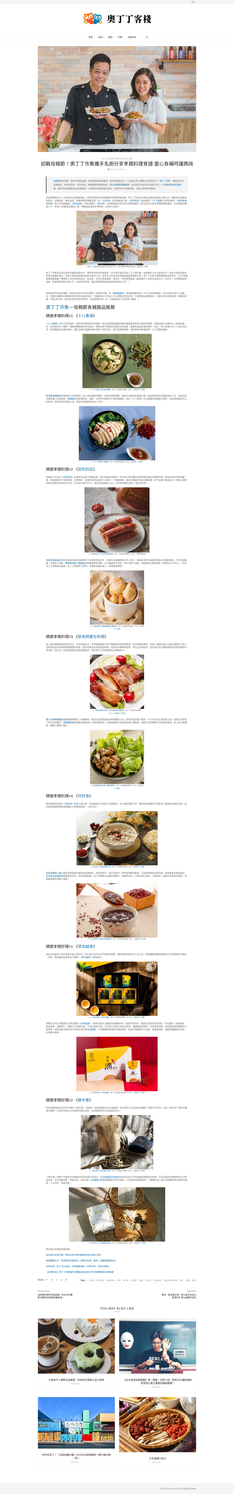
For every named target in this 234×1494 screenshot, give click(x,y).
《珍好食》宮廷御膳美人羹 (101, 867)
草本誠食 (77, 203)
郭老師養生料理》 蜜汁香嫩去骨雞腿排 (110, 710)
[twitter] (52, 1279)
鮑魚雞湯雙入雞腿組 (75, 563)
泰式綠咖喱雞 (52, 396)
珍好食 (106, 201)
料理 (119, 1280)
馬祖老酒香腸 (52, 560)
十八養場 (157, 201)
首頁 (91, 37)
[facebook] (46, 1279)
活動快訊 (132, 37)
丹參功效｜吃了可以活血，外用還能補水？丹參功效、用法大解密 (77, 1266)
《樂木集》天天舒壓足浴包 (100, 1171)
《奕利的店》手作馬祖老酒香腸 (101, 554)
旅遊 (110, 37)
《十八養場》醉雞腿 (100, 462)
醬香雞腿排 (118, 293)
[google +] (57, 1279)
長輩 (181, 1280)
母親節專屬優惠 (121, 185)
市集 (120, 37)
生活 (126, 158)
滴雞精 (92, 1029)
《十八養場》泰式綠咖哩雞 (100, 390)
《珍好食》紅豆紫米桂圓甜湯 (100, 939)
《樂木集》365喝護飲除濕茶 (100, 1243)
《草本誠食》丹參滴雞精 (100, 1093)
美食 (130, 158)
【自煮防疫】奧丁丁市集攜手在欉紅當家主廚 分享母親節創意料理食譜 (80, 1272)
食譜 (194, 1280)
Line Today (106, 158)
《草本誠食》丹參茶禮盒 (100, 1017)
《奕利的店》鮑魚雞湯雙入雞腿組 (104, 626)
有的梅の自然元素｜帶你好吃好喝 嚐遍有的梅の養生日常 (73, 1255)
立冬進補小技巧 (157, 1458)
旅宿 (100, 37)
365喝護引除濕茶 (98, 1180)
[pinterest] (66, 1279)
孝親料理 (110, 1280)
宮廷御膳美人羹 (53, 873)
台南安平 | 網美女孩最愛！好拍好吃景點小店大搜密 (76, 1380)
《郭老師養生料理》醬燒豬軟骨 (103, 785)
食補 (187, 1280)
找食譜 (121, 158)
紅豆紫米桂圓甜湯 (54, 876)
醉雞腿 (71, 399)
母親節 (56, 181)
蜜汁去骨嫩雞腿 (53, 719)
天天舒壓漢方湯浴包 (110, 1177)
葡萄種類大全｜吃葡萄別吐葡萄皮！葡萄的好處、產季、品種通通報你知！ (81, 1260)
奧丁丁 (110, 169)
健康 (112, 158)
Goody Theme (189, 1488)
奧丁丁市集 (165, 181)
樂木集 (101, 203)
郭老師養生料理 (91, 637)
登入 (193, 2)
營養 (141, 1280)
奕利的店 (134, 201)
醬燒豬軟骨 (68, 722)
